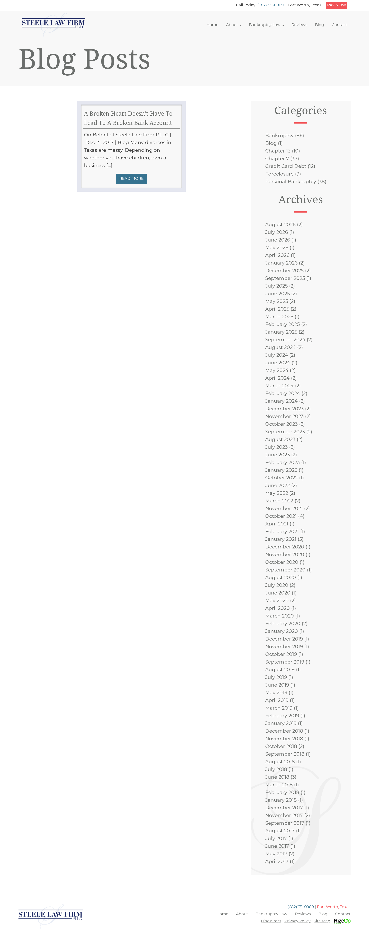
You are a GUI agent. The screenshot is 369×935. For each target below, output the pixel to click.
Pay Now (336, 5)
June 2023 (277, 455)
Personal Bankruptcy (290, 182)
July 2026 (276, 232)
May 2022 (276, 493)
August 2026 (280, 225)
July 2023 (276, 447)
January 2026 (281, 263)
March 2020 (279, 616)
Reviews (299, 25)
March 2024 (279, 386)
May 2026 (276, 248)
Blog (319, 25)
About (232, 25)
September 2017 (284, 823)
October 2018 (281, 746)
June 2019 (277, 685)
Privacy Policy (297, 921)
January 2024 (281, 401)
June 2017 (277, 846)
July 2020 (276, 585)
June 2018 (277, 777)
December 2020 (284, 547)
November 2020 (284, 554)
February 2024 (282, 393)
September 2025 (285, 278)
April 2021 (276, 524)
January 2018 (281, 800)
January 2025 (281, 332)
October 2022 (281, 478)
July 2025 (276, 286)
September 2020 (285, 570)
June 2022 (277, 485)
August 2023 (280, 439)
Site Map (322, 921)
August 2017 (280, 831)
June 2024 (277, 363)
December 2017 (284, 808)
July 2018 (276, 769)
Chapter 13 (278, 151)
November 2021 (284, 508)
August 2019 (280, 670)
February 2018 (282, 792)
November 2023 (284, 416)
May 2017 (276, 854)
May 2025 (276, 301)
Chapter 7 (277, 159)
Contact (339, 25)
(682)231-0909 (270, 5)
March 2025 (279, 317)
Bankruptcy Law (265, 25)
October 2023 (281, 424)
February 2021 (282, 531)
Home (212, 25)
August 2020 (280, 578)
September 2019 (284, 662)
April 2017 (276, 861)
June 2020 (277, 593)
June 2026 (277, 240)
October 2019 (281, 654)
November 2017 (284, 815)
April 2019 (276, 700)
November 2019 (284, 647)
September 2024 (285, 340)
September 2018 (284, 754)
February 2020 (282, 624)
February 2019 (282, 716)
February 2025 (282, 324)
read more (131, 179)
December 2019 (284, 639)
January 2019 (281, 723)
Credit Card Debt (285, 166)
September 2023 (285, 432)
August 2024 (280, 347)
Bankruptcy (279, 136)
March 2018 (279, 785)
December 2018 (284, 731)
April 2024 (277, 378)
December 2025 (284, 271)
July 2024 (276, 355)
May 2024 (276, 370)
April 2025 (277, 309)
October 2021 (281, 516)
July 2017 (276, 838)
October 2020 (281, 562)
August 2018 (280, 762)
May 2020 (277, 601)
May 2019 (276, 693)
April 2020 (277, 608)
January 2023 (281, 470)
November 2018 (284, 739)
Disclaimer (271, 921)
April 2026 (277, 255)
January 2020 (281, 631)
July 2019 (276, 677)
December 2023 (284, 409)
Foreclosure (279, 174)
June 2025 (277, 294)
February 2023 (282, 462)
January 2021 (280, 539)
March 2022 (279, 501)
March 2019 (279, 708)
